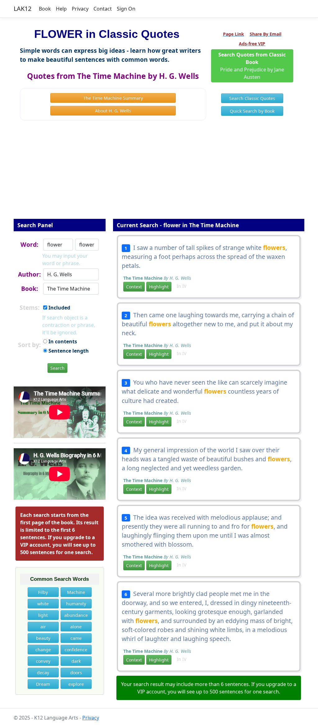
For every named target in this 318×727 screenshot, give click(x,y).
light (43, 615)
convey (43, 661)
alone (76, 627)
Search (57, 368)
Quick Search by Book (252, 111)
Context (134, 287)
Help (61, 8)
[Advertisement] (159, 173)
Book (45, 8)
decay (43, 672)
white (43, 604)
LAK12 (22, 8)
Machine (76, 592)
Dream (43, 684)
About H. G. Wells (113, 111)
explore (76, 684)
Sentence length (68, 350)
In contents (62, 341)
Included (58, 307)
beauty (43, 638)
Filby (43, 592)
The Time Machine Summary (113, 98)
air (43, 627)
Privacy (80, 8)
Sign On (126, 8)
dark (76, 661)
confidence (76, 649)
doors (76, 672)
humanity (76, 604)
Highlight (159, 287)
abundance (76, 615)
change (43, 649)
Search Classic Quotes (252, 98)
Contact (102, 8)
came (76, 638)
